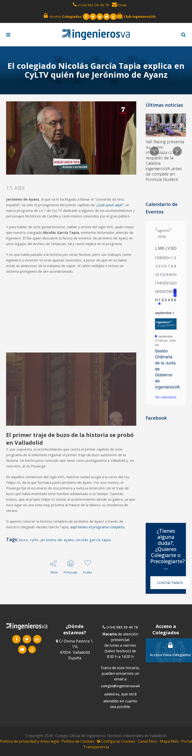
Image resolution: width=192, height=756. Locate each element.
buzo (23, 539)
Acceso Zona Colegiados (170, 654)
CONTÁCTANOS (170, 582)
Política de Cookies (78, 741)
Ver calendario (165, 397)
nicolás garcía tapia (93, 539)
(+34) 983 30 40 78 (93, 5)
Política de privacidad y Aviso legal (30, 741)
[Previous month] (156, 229)
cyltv (34, 539)
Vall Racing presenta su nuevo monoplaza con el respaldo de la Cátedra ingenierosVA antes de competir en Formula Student (165, 160)
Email (121, 5)
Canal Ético (147, 741)
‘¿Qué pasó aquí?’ (110, 204)
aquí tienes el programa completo (97, 527)
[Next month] (170, 229)
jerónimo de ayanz (57, 539)
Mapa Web (169, 741)
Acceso (65, 16)
